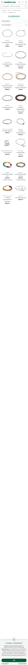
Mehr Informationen (22, 663)
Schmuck (5, 12)
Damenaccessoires (17, 10)
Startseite (4, 10)
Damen (9, 10)
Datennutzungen (5, 649)
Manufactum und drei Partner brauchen (13, 645)
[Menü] (2, 2)
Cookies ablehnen (5, 663)
